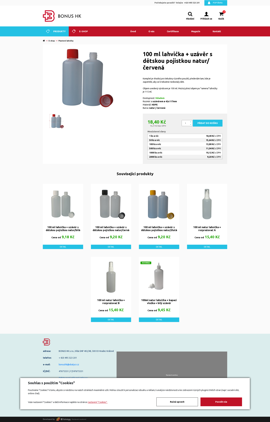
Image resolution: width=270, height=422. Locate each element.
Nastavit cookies (172, 375)
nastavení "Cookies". (98, 402)
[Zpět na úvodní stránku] (62, 16)
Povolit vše (221, 402)
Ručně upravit (177, 402)
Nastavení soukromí (79, 419)
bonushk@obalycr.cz (69, 364)
